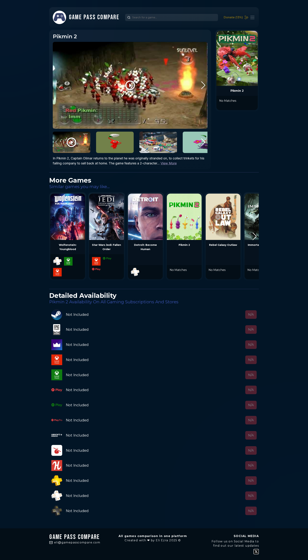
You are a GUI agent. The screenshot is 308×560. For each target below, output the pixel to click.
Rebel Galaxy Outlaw (223, 245)
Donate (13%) (233, 17)
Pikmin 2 (184, 245)
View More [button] (169, 163)
